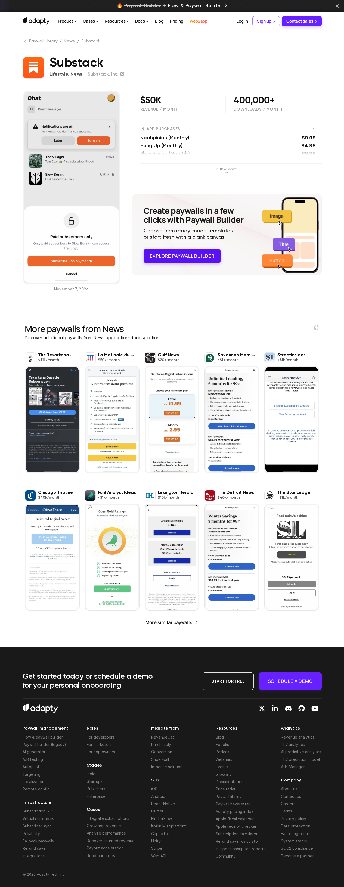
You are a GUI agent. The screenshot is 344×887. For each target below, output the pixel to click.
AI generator (34, 751)
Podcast (223, 751)
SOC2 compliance (297, 848)
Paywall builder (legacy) (44, 744)
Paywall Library (43, 41)
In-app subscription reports (240, 848)
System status (294, 841)
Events (222, 766)
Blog (159, 21)
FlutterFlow (161, 818)
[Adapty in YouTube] (315, 708)
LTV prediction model (300, 759)
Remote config (36, 789)
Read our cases (101, 855)
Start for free (228, 681)
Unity (156, 841)
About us (289, 788)
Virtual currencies (38, 818)
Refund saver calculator (237, 841)
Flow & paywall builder (43, 737)
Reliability (31, 833)
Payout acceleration (105, 848)
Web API (158, 856)
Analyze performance (106, 833)
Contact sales (299, 21)
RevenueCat (162, 737)
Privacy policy (293, 818)
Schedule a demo (290, 681)
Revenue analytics (297, 737)
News (69, 41)
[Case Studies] (97, 21)
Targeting (32, 774)
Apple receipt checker (236, 826)
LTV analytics (293, 744)
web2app (198, 21)
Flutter (157, 811)
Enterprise (96, 796)
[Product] (75, 21)
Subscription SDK (38, 811)
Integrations (34, 856)
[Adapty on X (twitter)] (261, 708)
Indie (91, 773)
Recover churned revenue (111, 840)
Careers (288, 803)
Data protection (295, 826)
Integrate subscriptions (108, 818)
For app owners (101, 751)
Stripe (156, 848)
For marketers (99, 744)
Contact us (291, 796)
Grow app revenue (104, 825)
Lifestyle (58, 74)
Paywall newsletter (233, 804)
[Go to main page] (36, 21)
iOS (154, 788)
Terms (286, 811)
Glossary (223, 774)
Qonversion (161, 751)
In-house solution (166, 766)
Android (158, 796)
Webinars (224, 759)
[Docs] (147, 21)
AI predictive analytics (301, 751)
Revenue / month (159, 109)
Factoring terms (295, 833)
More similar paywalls (168, 622)
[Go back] (26, 42)
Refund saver (35, 848)
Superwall (160, 759)
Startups (95, 781)
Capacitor (160, 833)
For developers (100, 737)
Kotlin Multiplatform (169, 826)
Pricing (176, 21)
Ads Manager (293, 766)
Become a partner (297, 856)
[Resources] (127, 21)
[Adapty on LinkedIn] (274, 708)
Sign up (264, 21)
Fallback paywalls (38, 841)
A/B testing (33, 759)
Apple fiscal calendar (235, 819)
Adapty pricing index (234, 811)
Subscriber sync (37, 826)
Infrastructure (37, 803)
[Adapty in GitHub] (301, 708)
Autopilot (31, 766)
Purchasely (161, 744)
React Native (163, 803)
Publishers (96, 788)
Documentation (230, 781)
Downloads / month (258, 109)
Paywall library (228, 796)
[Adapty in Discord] (288, 708)
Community (226, 856)
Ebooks (222, 744)
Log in (242, 21)
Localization (33, 781)
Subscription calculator (237, 834)
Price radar (225, 789)
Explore (182, 256)
